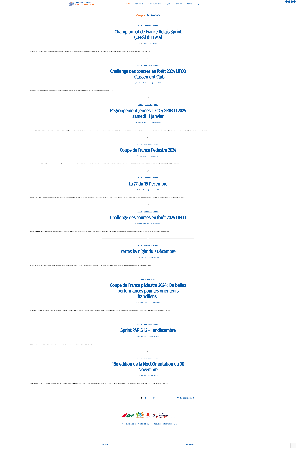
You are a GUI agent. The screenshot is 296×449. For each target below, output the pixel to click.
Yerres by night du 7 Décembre (148, 251)
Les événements (137, 4)
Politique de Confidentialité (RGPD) (164, 424)
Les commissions (178, 4)
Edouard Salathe (143, 122)
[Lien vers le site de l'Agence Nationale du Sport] (160, 415)
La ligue (167, 4)
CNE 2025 (128, 4)
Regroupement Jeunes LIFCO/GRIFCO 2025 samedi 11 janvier (148, 113)
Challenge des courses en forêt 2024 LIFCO (148, 217)
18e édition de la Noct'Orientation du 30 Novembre (148, 367)
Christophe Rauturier (144, 83)
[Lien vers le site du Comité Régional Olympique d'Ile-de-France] (171, 417)
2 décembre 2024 (154, 336)
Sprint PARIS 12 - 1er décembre (148, 330)
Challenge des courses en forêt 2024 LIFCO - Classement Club (148, 74)
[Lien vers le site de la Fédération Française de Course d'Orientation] (140, 415)
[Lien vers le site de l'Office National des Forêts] (174, 417)
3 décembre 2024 (156, 302)
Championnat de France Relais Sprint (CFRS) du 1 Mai (148, 34)
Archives (140, 26)
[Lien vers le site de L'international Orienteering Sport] (127, 415)
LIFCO (121, 424)
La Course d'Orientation (154, 4)
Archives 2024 (148, 26)
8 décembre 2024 (157, 223)
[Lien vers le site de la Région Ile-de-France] (148, 415)
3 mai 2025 (154, 43)
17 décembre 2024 (156, 122)
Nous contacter (130, 424)
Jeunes (156, 104)
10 (154, 398)
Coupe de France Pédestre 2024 (148, 150)
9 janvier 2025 (157, 83)
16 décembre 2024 (154, 156)
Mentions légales (144, 424)
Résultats (155, 26)
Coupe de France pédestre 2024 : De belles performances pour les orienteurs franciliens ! (148, 290)
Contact (189, 4)
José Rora (145, 43)
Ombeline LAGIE (143, 302)
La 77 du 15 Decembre (148, 184)
